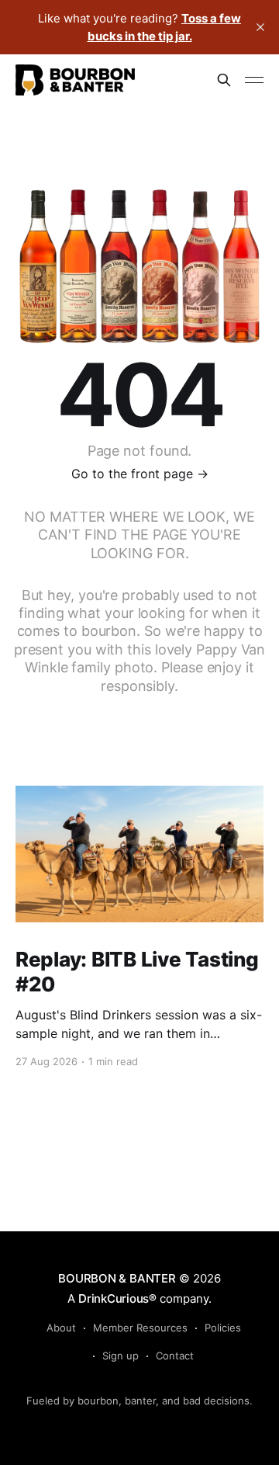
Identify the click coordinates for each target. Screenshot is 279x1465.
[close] (260, 27)
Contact (175, 1355)
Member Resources (140, 1327)
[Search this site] (224, 80)
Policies (223, 1327)
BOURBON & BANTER (116, 1278)
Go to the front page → (139, 473)
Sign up (120, 1355)
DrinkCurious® (117, 1298)
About (61, 1327)
